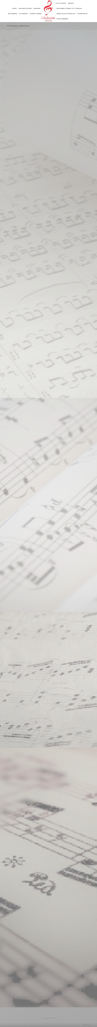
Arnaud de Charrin (24, 26)
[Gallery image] (48, 101)
